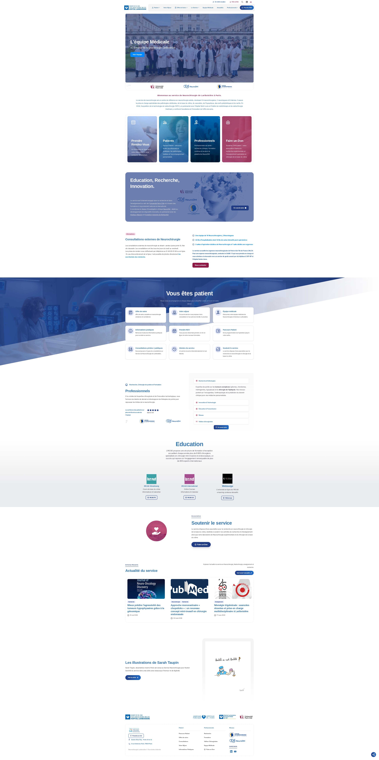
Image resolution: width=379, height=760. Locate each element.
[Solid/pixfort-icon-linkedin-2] (231, 755)
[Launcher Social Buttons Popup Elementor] (373, 754)
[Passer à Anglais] (251, 2)
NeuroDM (166, 213)
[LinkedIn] (247, 2)
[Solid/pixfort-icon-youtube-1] (235, 755)
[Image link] (203, 721)
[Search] (242, 2)
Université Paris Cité (157, 207)
